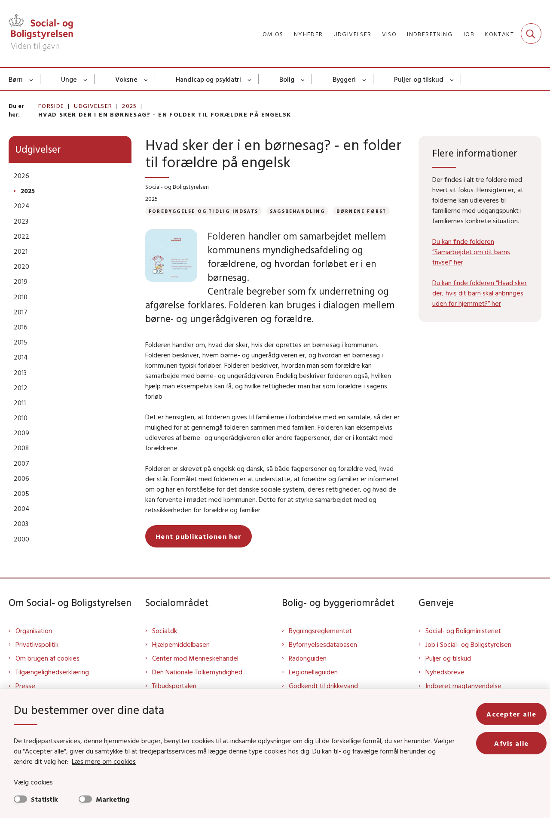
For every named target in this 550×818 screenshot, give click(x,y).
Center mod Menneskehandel (195, 658)
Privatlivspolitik (36, 644)
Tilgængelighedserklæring (52, 671)
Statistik (44, 799)
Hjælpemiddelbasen (181, 644)
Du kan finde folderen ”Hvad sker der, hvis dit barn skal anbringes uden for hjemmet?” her (479, 293)
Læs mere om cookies (104, 761)
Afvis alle (511, 743)
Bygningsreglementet (320, 630)
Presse (25, 685)
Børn (16, 79)
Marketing (113, 799)
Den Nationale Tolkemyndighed (197, 671)
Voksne (126, 79)
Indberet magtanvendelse (463, 685)
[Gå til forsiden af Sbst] (41, 33)
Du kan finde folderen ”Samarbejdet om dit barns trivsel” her (471, 251)
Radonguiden (308, 658)
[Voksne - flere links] (146, 79)
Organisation (33, 630)
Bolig (286, 79)
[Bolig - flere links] (303, 79)
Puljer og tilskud (418, 79)
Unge (69, 79)
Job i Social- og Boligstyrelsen (468, 644)
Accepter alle (511, 714)
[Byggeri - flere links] (364, 79)
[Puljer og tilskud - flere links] (452, 79)
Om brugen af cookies (47, 658)
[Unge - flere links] (86, 79)
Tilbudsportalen (174, 685)
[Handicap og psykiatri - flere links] (250, 79)
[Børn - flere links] (31, 79)
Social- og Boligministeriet (463, 630)
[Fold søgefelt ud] (531, 33)
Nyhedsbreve (444, 671)
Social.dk (164, 630)
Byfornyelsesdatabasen (323, 644)
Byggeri (344, 79)
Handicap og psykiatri (208, 79)
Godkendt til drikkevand (323, 685)
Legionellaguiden (313, 671)
